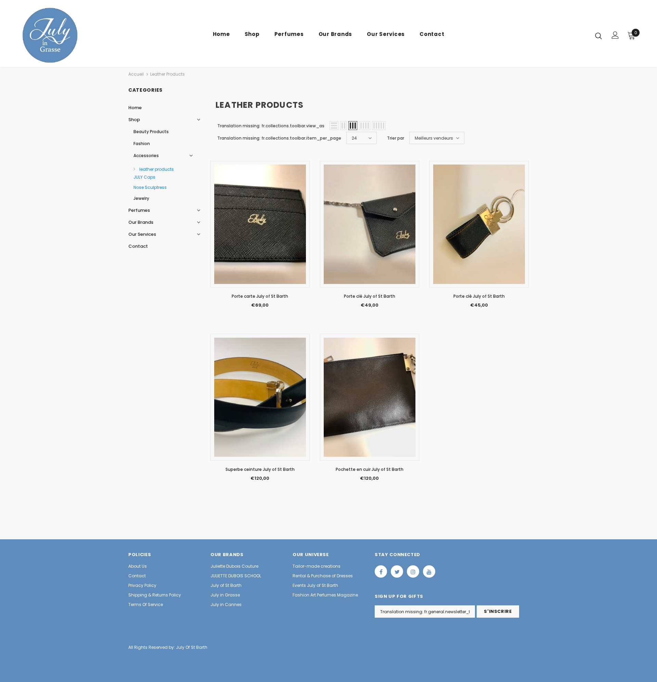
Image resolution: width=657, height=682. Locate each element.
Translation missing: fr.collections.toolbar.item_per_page (279, 138)
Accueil (136, 74)
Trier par (395, 138)
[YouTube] (429, 571)
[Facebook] (381, 571)
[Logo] (61, 35)
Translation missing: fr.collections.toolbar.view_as (270, 126)
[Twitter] (397, 571)
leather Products (167, 74)
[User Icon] (615, 35)
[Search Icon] (598, 35)
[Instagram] (413, 571)
